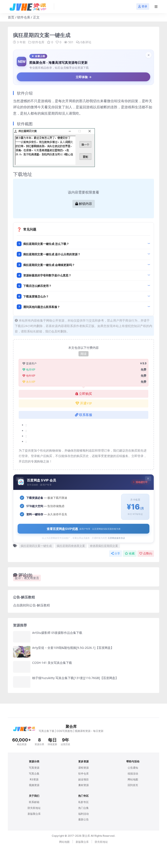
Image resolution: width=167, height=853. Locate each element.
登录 (144, 6)
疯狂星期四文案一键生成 (36, 546)
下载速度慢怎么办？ (36, 296)
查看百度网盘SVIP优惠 (83, 529)
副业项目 (83, 779)
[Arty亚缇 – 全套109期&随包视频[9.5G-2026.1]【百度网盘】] (21, 652)
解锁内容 (85, 203)
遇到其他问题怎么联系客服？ (41, 307)
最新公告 (83, 819)
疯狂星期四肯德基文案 (71, 546)
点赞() (147, 553)
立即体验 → (84, 77)
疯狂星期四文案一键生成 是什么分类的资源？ (51, 254)
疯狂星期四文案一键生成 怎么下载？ (46, 244)
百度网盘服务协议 (116, 538)
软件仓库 (23, 17)
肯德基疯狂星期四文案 (104, 546)
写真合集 (34, 773)
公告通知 (133, 767)
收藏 (132, 553)
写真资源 (34, 767)
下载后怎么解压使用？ (37, 286)
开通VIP (86, 403)
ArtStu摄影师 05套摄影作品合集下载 (57, 633)
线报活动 (133, 773)
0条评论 (85, 42)
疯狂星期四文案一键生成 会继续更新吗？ (49, 265)
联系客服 (85, 415)
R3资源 (34, 779)
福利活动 (83, 813)
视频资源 (34, 785)
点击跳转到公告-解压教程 (31, 605)
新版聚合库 (34, 813)
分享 (117, 553)
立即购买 (85, 394)
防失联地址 (34, 808)
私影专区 (83, 802)
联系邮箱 (34, 802)
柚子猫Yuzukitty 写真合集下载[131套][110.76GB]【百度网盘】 (75, 678)
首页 (11, 17)
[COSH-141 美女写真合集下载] (21, 667)
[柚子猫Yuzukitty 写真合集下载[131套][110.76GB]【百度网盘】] (21, 682)
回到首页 (133, 785)
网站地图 (133, 779)
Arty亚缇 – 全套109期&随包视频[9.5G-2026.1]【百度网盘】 (73, 648)
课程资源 (83, 767)
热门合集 (83, 808)
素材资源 (83, 785)
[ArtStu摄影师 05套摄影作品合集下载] (21, 637)
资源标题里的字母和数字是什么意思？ (47, 275)
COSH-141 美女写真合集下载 (52, 663)
